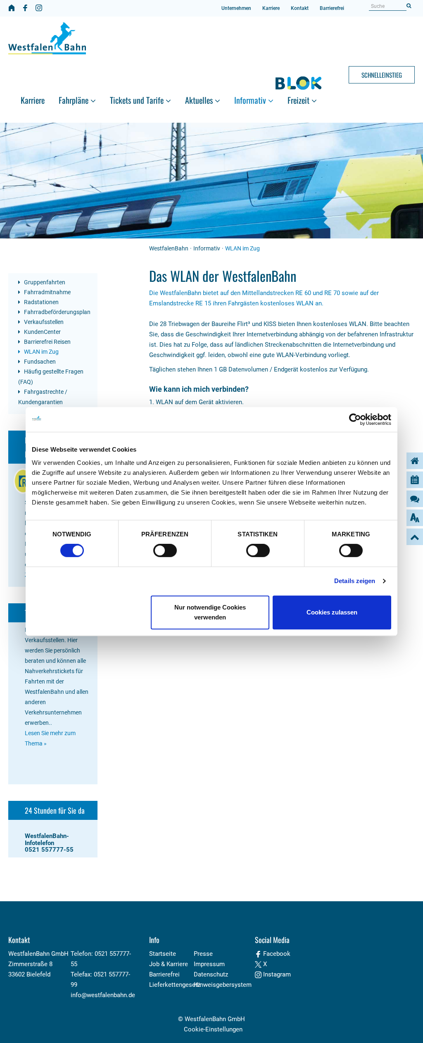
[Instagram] (39, 8)
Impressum (209, 964)
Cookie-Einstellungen (213, 1029)
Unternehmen (236, 8)
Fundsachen (39, 361)
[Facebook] (25, 8)
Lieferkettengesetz (174, 984)
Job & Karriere (168, 964)
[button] (77, 85)
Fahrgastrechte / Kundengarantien (42, 396)
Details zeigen (354, 580)
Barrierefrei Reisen (47, 341)
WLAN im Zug (41, 351)
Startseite (162, 953)
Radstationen (41, 302)
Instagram (276, 974)
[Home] (11, 8)
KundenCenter (42, 332)
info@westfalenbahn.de (103, 995)
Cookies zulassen (332, 612)
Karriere (271, 8)
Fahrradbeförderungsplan (56, 312)
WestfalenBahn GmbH (215, 1019)
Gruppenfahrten (44, 282)
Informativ (206, 248)
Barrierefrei (332, 8)
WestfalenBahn (168, 248)
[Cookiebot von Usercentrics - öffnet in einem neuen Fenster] (355, 419)
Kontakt (300, 8)
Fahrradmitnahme (47, 292)
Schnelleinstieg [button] (381, 74)
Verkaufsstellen (43, 322)
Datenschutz (211, 974)
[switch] (165, 550)
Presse (203, 953)
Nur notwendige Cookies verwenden (210, 612)
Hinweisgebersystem (223, 984)
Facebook (275, 953)
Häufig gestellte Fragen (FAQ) (50, 376)
